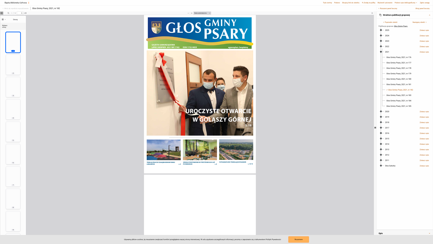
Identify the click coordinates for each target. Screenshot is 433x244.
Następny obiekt (419, 22)
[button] (405, 15)
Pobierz (337, 3)
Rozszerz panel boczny (388, 8)
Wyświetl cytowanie (385, 3)
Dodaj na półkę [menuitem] (369, 3)
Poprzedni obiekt (391, 22)
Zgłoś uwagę (425, 3)
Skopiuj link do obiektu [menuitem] (350, 3)
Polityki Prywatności (273, 239)
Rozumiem (299, 239)
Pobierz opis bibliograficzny (405, 3)
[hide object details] (375, 127)
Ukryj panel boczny (422, 8)
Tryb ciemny (327, 3)
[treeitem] (405, 30)
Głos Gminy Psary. (401, 26)
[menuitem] (387, 30)
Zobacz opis (424, 30)
